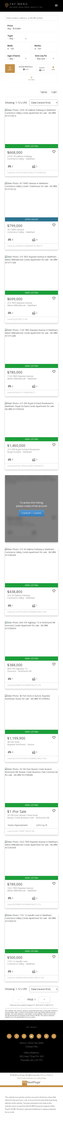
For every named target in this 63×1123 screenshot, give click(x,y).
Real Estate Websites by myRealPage (31, 1078)
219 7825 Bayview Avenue (22, 304)
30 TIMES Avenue (21, 230)
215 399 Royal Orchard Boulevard (23, 450)
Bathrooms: (38, 48)
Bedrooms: (10, 48)
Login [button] (54, 91)
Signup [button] (44, 91)
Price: (14, 28)
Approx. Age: (18, 55)
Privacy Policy (46, 1075)
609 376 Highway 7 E (19, 670)
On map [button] (53, 68)
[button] (9, 1036)
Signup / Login (31, 513)
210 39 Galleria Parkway (21, 596)
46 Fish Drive (20, 743)
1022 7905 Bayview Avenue (22, 889)
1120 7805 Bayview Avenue (22, 377)
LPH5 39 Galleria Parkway (21, 157)
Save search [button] (10, 68)
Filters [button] (31, 78)
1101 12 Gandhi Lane (21, 962)
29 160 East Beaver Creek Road (28, 816)
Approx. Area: (45, 55)
